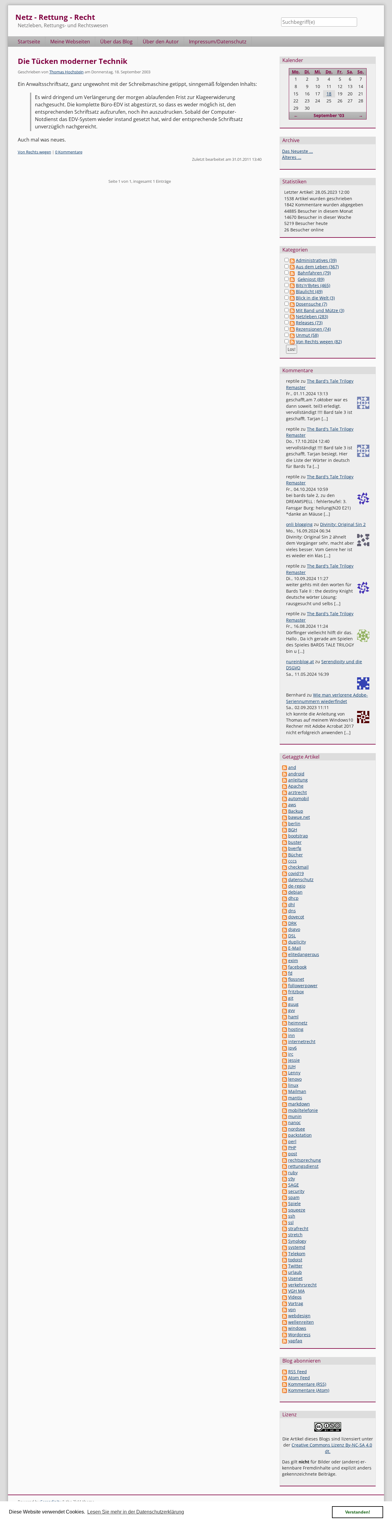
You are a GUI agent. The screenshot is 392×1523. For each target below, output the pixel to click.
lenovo (295, 1079)
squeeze (296, 1210)
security (296, 1191)
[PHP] (284, 1147)
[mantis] (284, 1098)
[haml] (284, 1017)
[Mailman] (284, 1091)
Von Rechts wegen (34, 152)
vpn (292, 1309)
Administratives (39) (316, 260)
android (296, 774)
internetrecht (301, 1041)
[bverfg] (284, 848)
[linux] (284, 1085)
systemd (296, 1247)
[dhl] (284, 904)
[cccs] (284, 861)
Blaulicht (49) (309, 291)
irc (290, 1054)
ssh (291, 1216)
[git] (284, 998)
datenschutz (301, 879)
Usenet (295, 1278)
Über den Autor (161, 41)
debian (295, 892)
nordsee (296, 1129)
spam (294, 1197)
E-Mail (294, 948)
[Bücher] (284, 855)
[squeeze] (284, 1210)
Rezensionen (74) (313, 329)
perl (292, 1141)
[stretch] (284, 1235)
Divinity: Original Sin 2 (343, 524)
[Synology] (284, 1241)
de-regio (296, 886)
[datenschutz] (284, 879)
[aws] (284, 804)
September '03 (329, 115)
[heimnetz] (284, 1023)
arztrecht (297, 792)
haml (293, 1017)
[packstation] (284, 1135)
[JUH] (284, 1066)
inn (291, 1035)
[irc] (284, 1054)
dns (292, 911)
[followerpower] (284, 985)
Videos (295, 1297)
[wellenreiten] (284, 1322)
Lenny (294, 1073)
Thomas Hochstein (66, 72)
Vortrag (295, 1303)
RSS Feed (297, 1371)
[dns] (284, 911)
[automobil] (284, 798)
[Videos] (284, 1297)
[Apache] (284, 786)
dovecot (296, 917)
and (292, 767)
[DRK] (284, 923)
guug (293, 1004)
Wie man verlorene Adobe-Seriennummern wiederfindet (327, 698)
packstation (300, 1135)
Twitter (295, 1266)
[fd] (284, 973)
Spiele (294, 1203)
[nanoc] (284, 1122)
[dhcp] (284, 898)
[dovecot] (284, 917)
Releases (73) (309, 323)
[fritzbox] (284, 992)
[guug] (284, 1004)
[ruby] (284, 1172)
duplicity (297, 942)
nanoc (294, 1122)
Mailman (297, 1091)
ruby (293, 1172)
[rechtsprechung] (284, 1160)
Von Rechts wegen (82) (319, 341)
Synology (297, 1241)
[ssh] (284, 1216)
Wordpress (299, 1334)
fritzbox (296, 992)
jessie (294, 1060)
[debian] (284, 892)
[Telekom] (284, 1253)
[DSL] (284, 936)
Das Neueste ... (297, 151)
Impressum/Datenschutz (218, 41)
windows (297, 1328)
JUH (292, 1066)
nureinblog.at (300, 661)
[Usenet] (284, 1278)
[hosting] (284, 1029)
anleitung (298, 780)
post (292, 1154)
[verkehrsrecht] (284, 1285)
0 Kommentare (68, 152)
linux (293, 1085)
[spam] (284, 1197)
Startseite (29, 41)
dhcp (293, 898)
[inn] (284, 1035)
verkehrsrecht (302, 1285)
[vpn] (284, 1309)
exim (293, 960)
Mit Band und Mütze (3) (320, 310)
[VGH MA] (284, 1291)
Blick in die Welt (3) (315, 298)
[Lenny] (284, 1073)
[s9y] (284, 1179)
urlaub (295, 1272)
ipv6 (292, 1048)
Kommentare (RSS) (307, 1384)
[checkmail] (284, 867)
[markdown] (284, 1104)
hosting (295, 1029)
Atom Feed (299, 1378)
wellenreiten (301, 1322)
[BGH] (284, 830)
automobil (298, 798)
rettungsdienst (303, 1166)
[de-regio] (284, 886)
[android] (284, 774)
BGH (292, 830)
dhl (291, 904)
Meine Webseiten (70, 41)
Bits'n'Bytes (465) (313, 285)
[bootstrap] (284, 836)
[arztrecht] (284, 792)
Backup (295, 811)
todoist (295, 1260)
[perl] (284, 1141)
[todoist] (284, 1260)
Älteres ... (291, 157)
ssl (291, 1222)
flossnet (296, 979)
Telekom (296, 1253)
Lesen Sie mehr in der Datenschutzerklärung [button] (135, 1511)
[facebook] (284, 967)
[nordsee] (284, 1129)
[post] (284, 1154)
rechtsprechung (304, 1160)
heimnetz (297, 1023)
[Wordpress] (284, 1334)
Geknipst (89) (311, 279)
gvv (291, 1010)
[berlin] (284, 823)
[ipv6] (284, 1048)
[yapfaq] (284, 1341)
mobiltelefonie (303, 1110)
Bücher (295, 855)
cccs (292, 861)
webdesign (299, 1316)
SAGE (293, 1185)
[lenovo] (284, 1079)
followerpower (303, 985)
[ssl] (284, 1222)
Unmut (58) (307, 335)
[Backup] (284, 811)
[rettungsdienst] (284, 1166)
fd (290, 973)
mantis (295, 1098)
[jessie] (284, 1060)
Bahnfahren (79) (314, 273)
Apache (295, 786)
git (290, 998)
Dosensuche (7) (311, 304)
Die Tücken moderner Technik (72, 61)
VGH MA (296, 1291)
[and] (284, 767)
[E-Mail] (284, 948)
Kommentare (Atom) (308, 1390)
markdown (299, 1104)
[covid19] (284, 873)
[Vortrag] (284, 1303)
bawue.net (299, 817)
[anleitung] (284, 780)
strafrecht (298, 1228)
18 (328, 94)
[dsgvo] (284, 929)
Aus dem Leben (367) (317, 267)
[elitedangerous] (284, 954)
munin (295, 1116)
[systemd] (284, 1247)
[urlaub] (284, 1272)
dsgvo (294, 929)
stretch (295, 1235)
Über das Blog (116, 41)
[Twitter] (284, 1266)
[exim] (284, 960)
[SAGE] (284, 1185)
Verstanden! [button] (357, 1512)
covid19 (296, 873)
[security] (284, 1191)
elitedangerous (303, 954)
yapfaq (295, 1341)
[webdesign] (284, 1316)
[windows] (284, 1328)
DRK (292, 923)
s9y (291, 1179)
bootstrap (298, 836)
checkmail (298, 867)
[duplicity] (284, 942)
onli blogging (299, 524)
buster (295, 842)
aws (292, 804)
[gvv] (284, 1010)
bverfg (294, 848)
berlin (294, 823)
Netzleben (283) (312, 316)
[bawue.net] (284, 817)
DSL (292, 936)
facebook (297, 967)
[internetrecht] (284, 1041)
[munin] (284, 1116)
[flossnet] (284, 979)
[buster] (284, 842)
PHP (292, 1147)
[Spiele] (284, 1203)
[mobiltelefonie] (284, 1110)
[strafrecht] (284, 1228)
